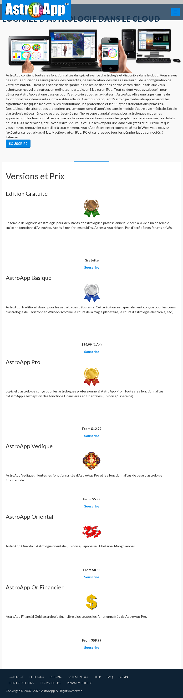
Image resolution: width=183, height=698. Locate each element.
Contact (16, 677)
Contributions (21, 683)
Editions (37, 677)
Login (123, 677)
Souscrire (18, 143)
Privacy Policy (79, 683)
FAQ (110, 677)
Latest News (78, 677)
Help (97, 677)
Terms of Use (50, 683)
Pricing (56, 677)
